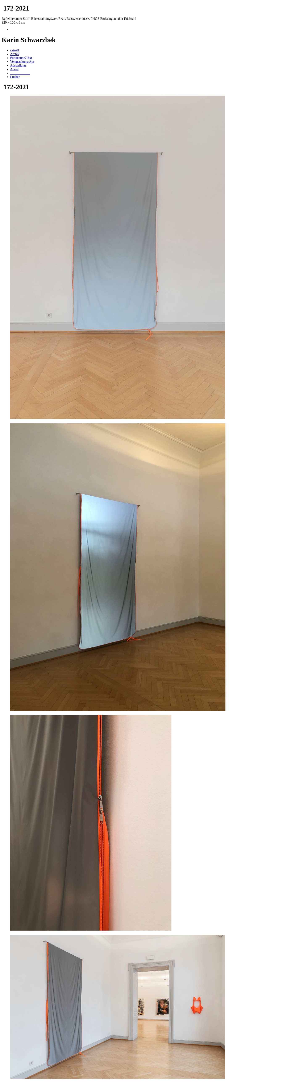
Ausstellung (18, 65)
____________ (20, 73)
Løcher (15, 77)
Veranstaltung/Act (22, 61)
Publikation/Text (21, 58)
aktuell (14, 50)
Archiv (14, 54)
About (14, 69)
